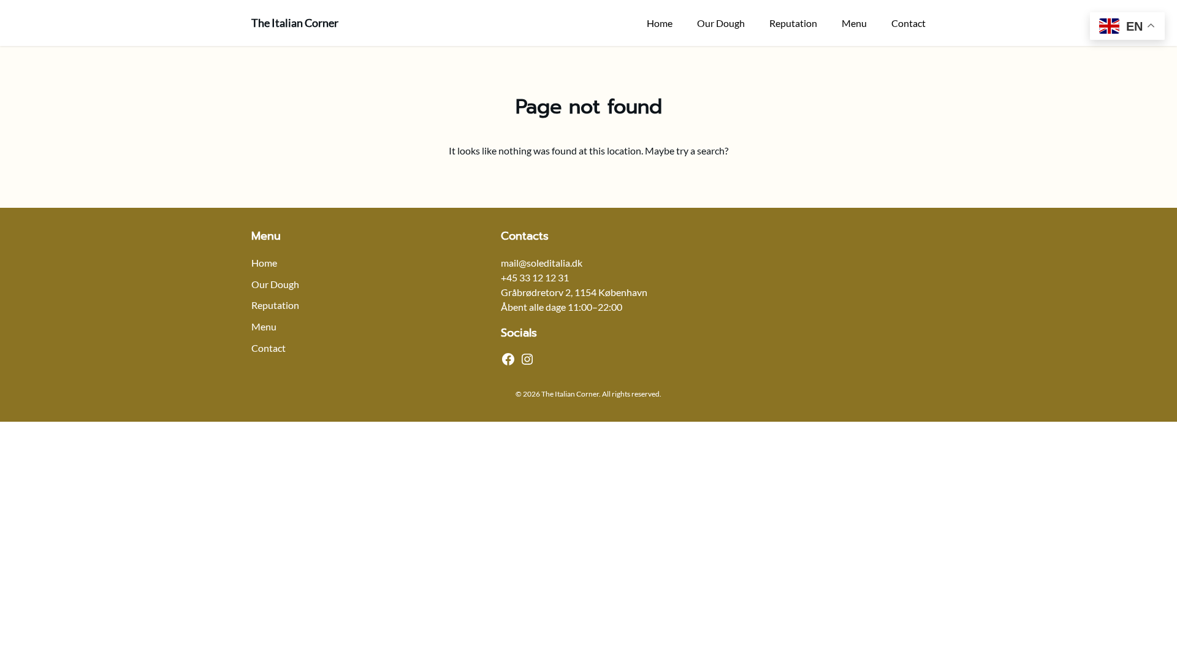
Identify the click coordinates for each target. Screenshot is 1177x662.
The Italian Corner (294, 22)
